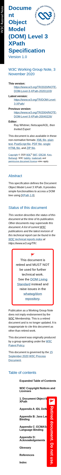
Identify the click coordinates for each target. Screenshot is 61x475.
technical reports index (25, 239)
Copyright (13, 155)
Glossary (25, 447)
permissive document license (22, 161)
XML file (41, 140)
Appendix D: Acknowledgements (32, 439)
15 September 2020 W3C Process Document (30, 356)
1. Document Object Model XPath (36, 400)
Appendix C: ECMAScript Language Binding (35, 428)
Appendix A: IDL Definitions (37, 409)
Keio (49, 155)
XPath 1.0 (28, 195)
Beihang (12, 158)
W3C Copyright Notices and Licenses (37, 390)
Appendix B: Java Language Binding (37, 418)
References (26, 455)
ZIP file (31, 148)
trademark (37, 158)
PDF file (37, 144)
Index (23, 462)
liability (27, 158)
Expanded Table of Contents (37, 380)
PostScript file (22, 144)
